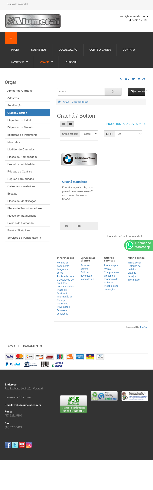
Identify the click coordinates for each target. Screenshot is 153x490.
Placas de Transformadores (24, 208)
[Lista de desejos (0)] (133, 79)
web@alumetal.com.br (134, 16)
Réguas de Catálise (19, 171)
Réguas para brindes (20, 178)
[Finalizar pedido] (143, 79)
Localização (68, 49)
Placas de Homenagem (22, 156)
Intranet (71, 61)
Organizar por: (70, 134)
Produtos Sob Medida (21, 164)
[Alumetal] (33, 21)
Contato (129, 49)
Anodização (14, 105)
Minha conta (134, 262)
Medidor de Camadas (21, 149)
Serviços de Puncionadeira (24, 237)
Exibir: (109, 134)
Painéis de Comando (20, 223)
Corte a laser (100, 49)
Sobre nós (39, 49)
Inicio (15, 49)
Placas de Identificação (21, 200)
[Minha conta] (127, 79)
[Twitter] (15, 445)
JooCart (144, 327)
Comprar (18, 61)
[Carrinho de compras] (138, 79)
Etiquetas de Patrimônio (22, 134)
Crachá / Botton (80, 101)
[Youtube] (22, 445)
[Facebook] (8, 445)
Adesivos (13, 98)
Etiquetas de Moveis (20, 127)
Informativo (134, 279)
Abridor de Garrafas (19, 90)
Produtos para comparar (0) (126, 124)
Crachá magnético (74, 181)
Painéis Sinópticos (18, 230)
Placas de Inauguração (21, 215)
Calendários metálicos (21, 186)
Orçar (45, 61)
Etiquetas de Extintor (20, 120)
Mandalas (13, 142)
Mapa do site (87, 279)
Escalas (12, 193)
